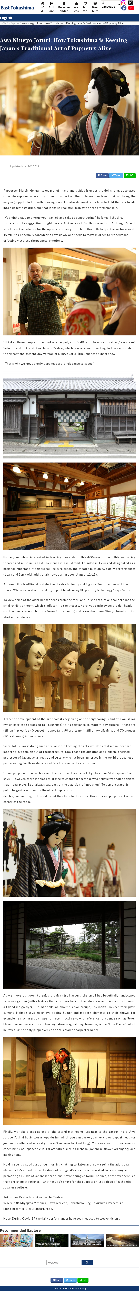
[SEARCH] (87, 1262)
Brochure (95, 9)
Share (103, 175)
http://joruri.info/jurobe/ (36, 1208)
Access (76, 9)
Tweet (117, 175)
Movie (85, 9)
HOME (42, 9)
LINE (130, 175)
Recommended (64, 9)
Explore (51, 9)
